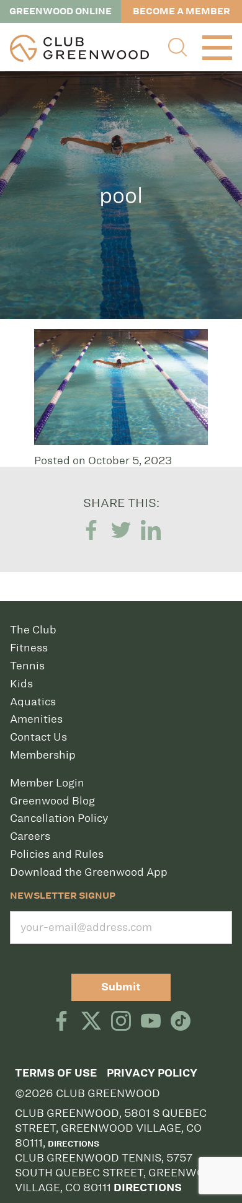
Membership (43, 755)
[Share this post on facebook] (91, 530)
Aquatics (33, 701)
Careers (30, 836)
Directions (73, 1143)
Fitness (29, 647)
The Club (33, 630)
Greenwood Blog (52, 801)
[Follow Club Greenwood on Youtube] (151, 1022)
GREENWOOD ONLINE (60, 11)
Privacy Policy (152, 1073)
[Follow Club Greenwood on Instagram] (121, 1022)
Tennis (27, 665)
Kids (21, 683)
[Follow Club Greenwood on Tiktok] (180, 1022)
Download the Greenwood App (89, 872)
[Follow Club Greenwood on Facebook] (61, 1022)
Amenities (36, 719)
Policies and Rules (57, 854)
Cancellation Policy (59, 818)
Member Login (47, 783)
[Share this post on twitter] (121, 530)
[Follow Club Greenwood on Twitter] (91, 1022)
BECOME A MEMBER (181, 11)
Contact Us (38, 737)
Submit (121, 987)
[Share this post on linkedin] (151, 530)
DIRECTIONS (148, 1188)
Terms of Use (56, 1073)
